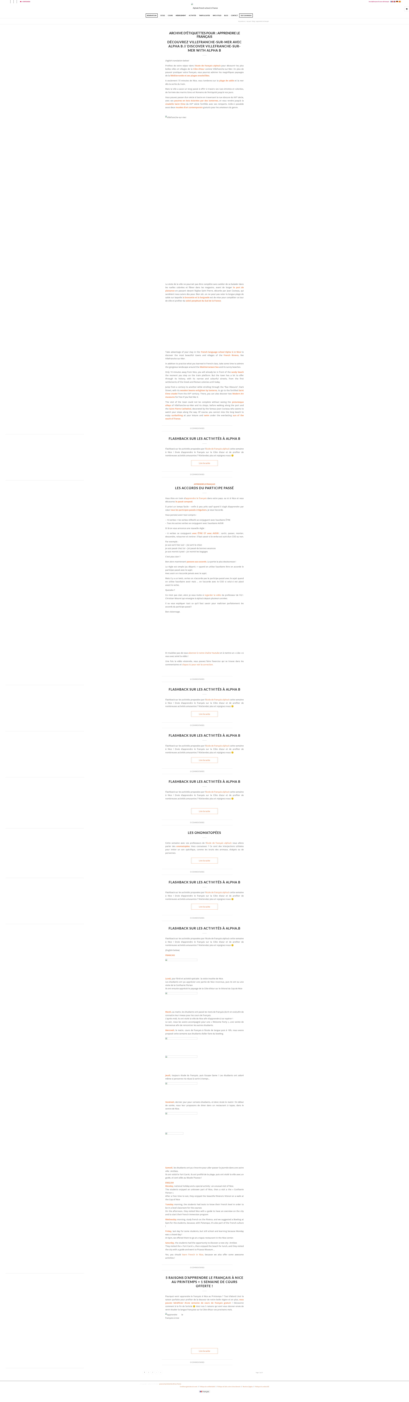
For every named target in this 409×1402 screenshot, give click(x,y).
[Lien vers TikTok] (15, 1)
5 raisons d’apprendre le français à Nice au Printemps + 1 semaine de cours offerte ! (204, 1282)
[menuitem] (378, 1)
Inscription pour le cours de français (379, 1)
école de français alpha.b (218, 448)
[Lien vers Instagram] (18, 1)
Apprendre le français (204, 484)
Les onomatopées (204, 832)
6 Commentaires (197, 679)
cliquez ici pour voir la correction (197, 664)
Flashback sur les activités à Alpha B (204, 438)
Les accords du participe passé (204, 488)
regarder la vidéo (212, 595)
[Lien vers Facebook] (8, 1)
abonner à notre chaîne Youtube (204, 652)
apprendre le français (196, 498)
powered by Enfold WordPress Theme (170, 1384)
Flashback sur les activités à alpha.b (204, 928)
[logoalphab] (204, 8)
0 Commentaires (197, 428)
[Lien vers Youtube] (12, 1)
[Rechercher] (255, 15)
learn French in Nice (192, 1254)
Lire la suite (204, 463)
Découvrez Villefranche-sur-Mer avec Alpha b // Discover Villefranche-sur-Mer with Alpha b (204, 46)
